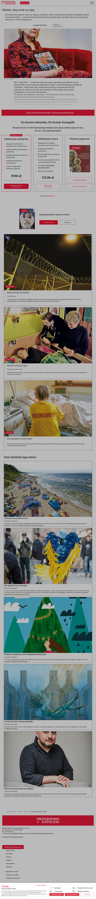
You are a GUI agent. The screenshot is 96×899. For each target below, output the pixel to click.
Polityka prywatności (41, 885)
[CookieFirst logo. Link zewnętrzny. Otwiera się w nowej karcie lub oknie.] (5, 886)
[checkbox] (51, 888)
